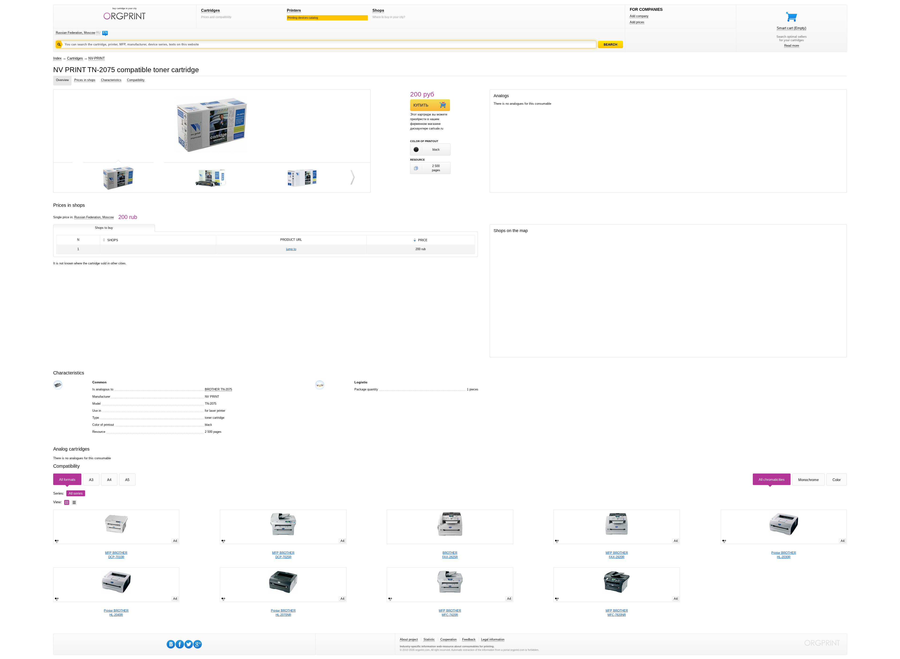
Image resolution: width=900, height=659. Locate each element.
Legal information (492, 639)
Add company (639, 16)
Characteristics (111, 80)
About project (409, 639)
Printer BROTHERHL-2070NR (283, 613)
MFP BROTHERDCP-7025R (283, 555)
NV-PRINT (96, 58)
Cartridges (210, 10)
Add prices (637, 22)
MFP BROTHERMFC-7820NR (617, 613)
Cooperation (448, 639)
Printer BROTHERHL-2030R (783, 555)
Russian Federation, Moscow (75, 32)
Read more (791, 45)
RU (98, 32)
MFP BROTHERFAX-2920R (617, 555)
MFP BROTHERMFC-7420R (450, 613)
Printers (294, 10)
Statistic (429, 639)
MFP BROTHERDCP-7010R (116, 555)
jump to (291, 249)
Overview (62, 80)
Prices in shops (84, 80)
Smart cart (791, 28)
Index (57, 58)
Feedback (469, 639)
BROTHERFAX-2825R (450, 555)
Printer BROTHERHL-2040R (116, 613)
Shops (378, 10)
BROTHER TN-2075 (218, 389)
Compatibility (136, 80)
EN (105, 32)
